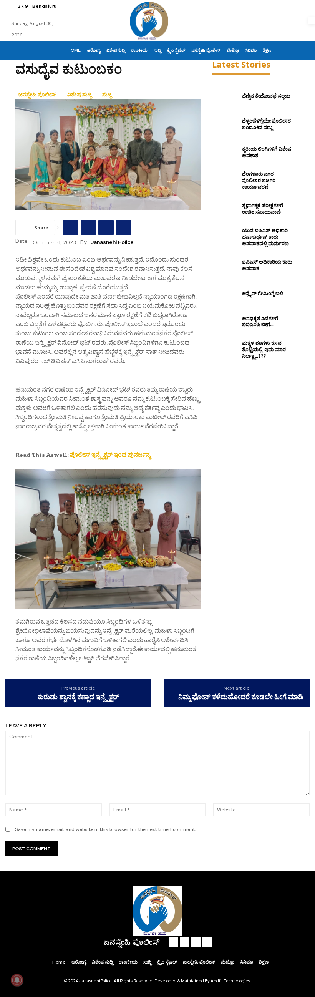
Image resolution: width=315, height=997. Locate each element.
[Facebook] (70, 227)
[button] (281, 50)
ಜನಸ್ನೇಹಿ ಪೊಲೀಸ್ (37, 94)
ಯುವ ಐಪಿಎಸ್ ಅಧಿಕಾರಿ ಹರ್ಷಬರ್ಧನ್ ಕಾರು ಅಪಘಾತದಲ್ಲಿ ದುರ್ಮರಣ (265, 236)
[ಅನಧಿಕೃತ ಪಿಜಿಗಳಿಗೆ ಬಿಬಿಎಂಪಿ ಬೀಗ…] (225, 322)
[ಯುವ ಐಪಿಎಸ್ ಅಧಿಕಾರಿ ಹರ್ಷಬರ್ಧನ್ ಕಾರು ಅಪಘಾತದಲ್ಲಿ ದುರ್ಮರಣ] (225, 237)
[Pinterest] (106, 227)
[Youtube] (207, 942)
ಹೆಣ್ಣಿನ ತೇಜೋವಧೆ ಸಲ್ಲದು (266, 96)
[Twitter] (88, 227)
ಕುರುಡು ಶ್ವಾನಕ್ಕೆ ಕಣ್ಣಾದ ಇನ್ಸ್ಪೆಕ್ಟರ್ (78, 697)
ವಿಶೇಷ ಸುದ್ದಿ (79, 94)
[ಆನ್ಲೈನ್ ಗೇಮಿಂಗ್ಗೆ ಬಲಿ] (225, 293)
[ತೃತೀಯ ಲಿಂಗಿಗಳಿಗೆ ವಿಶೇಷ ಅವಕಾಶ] (225, 152)
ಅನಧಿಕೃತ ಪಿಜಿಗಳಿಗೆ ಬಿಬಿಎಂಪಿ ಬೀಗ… (260, 321)
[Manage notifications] (17, 980)
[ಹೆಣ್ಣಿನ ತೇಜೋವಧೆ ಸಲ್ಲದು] (225, 96)
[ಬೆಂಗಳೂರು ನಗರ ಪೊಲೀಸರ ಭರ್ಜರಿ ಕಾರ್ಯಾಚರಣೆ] (225, 181)
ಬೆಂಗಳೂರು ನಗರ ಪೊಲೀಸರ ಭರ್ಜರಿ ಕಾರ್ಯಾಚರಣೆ (258, 180)
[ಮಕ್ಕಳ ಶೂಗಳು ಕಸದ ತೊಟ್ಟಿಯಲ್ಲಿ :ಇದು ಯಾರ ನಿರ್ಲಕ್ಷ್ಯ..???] (225, 350)
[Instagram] (184, 942)
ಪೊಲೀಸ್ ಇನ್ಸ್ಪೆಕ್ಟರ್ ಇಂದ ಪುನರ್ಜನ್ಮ (110, 454)
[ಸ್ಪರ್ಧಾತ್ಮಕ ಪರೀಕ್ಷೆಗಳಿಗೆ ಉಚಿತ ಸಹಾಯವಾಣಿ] (225, 209)
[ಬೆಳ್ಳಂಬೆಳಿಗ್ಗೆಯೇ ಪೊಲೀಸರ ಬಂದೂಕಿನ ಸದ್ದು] (225, 124)
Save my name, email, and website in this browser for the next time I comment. (105, 829)
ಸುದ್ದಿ (106, 94)
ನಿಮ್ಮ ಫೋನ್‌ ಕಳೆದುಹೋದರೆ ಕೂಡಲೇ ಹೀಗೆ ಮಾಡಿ (240, 697)
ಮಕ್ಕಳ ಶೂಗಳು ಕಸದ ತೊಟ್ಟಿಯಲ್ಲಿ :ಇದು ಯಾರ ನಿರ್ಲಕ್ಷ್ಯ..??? (264, 349)
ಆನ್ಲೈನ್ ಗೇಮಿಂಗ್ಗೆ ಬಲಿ (262, 293)
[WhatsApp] (123, 227)
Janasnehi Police (112, 242)
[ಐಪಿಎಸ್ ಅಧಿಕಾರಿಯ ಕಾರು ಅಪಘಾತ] (225, 265)
